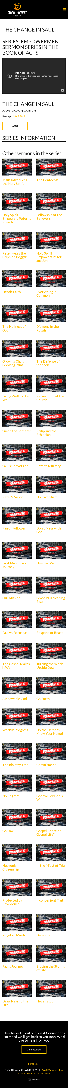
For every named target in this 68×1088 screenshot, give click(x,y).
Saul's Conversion (15, 466)
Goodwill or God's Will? (49, 797)
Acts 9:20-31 (19, 116)
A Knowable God (14, 699)
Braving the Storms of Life (50, 968)
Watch (15, 125)
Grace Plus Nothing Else (50, 599)
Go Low (7, 831)
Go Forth (43, 699)
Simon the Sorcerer (16, 431)
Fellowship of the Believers (49, 216)
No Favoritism (46, 497)
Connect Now (34, 1049)
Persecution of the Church (50, 398)
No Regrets (10, 796)
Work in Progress (15, 730)
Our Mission (11, 598)
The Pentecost (47, 180)
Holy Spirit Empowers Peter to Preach (16, 218)
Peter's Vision (12, 497)
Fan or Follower (14, 528)
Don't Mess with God (48, 530)
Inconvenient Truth (50, 900)
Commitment (46, 765)
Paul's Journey (13, 966)
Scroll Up (33, 1063)
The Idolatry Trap (15, 765)
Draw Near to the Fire (15, 1003)
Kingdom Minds (13, 935)
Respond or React (49, 633)
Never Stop (44, 1001)
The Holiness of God (14, 328)
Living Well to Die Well (15, 398)
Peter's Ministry (48, 466)
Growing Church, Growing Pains (14, 363)
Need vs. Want (47, 563)
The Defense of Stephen (48, 363)
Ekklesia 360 (34, 1079)
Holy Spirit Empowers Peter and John (49, 256)
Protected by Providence (12, 902)
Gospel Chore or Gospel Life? (48, 832)
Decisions (43, 935)
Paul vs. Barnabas (14, 633)
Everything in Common (46, 293)
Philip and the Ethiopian (46, 433)
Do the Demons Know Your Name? (49, 731)
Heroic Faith (11, 292)
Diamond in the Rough (47, 328)
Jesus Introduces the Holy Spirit (14, 181)
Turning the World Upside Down (50, 665)
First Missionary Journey (14, 565)
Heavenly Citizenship (10, 867)
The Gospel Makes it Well (16, 665)
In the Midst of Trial (51, 865)
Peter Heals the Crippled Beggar (14, 255)
